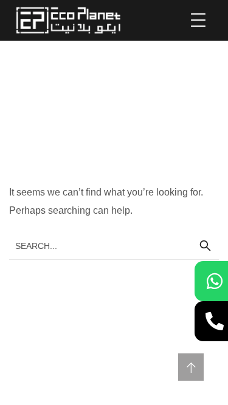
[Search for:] (114, 245)
